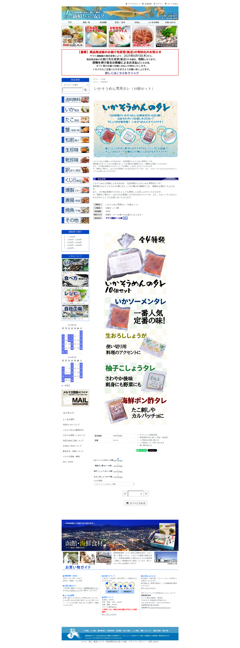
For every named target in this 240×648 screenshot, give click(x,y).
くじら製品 (135, 630)
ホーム (96, 79)
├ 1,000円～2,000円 (72, 240)
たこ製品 (93, 630)
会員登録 (148, 4)
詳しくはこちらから (109, 614)
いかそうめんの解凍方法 (73, 430)
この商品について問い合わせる (152, 443)
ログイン (159, 4)
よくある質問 (68, 419)
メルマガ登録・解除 (71, 456)
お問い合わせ (153, 642)
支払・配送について (96, 642)
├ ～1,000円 (69, 237)
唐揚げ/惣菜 (157, 630)
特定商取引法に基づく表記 (116, 642)
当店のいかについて (71, 425)
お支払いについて (149, 576)
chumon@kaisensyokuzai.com (160, 608)
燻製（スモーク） (146, 630)
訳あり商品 (126, 630)
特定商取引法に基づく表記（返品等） (154, 437)
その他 (103, 79)
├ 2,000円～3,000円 (72, 242)
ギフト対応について (73, 590)
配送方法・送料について (73, 451)
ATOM (70, 462)
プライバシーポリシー (137, 642)
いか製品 (86, 630)
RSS (64, 462)
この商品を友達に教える (149, 440)
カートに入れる (137, 503)
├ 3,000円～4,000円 (72, 245)
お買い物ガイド (70, 586)
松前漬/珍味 (110, 630)
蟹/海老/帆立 (101, 630)
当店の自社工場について (73, 441)
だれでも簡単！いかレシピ (74, 435)
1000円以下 (104, 82)
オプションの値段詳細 (148, 435)
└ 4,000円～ (69, 248)
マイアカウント (134, 4)
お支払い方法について (72, 446)
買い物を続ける (146, 445)
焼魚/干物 (165, 630)
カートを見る (172, 4)
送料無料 (119, 630)
